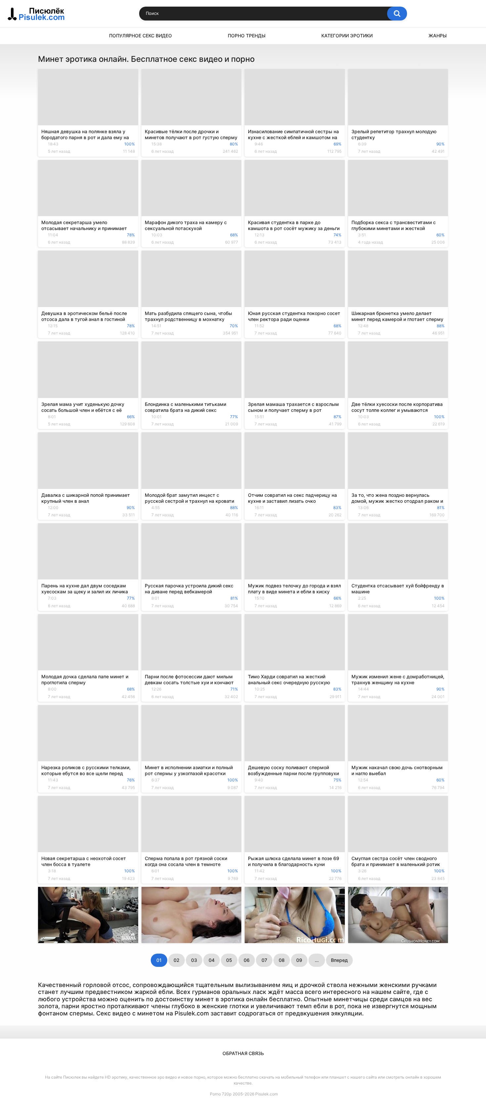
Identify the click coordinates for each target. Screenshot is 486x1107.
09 (299, 960)
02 (177, 960)
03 (194, 960)
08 (282, 960)
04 (212, 960)
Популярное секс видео (140, 35)
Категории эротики (347, 35)
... (317, 960)
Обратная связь (243, 1053)
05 (229, 960)
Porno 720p (220, 1093)
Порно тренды (246, 35)
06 (247, 960)
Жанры (437, 35)
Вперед (339, 960)
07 (264, 960)
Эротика (46, 35)
